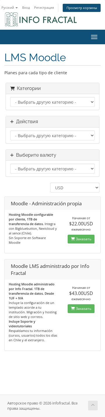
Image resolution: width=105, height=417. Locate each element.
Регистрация (44, 7)
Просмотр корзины (81, 8)
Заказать (83, 238)
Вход (26, 7)
